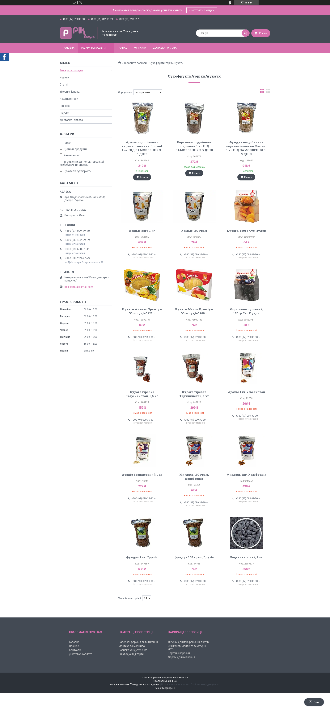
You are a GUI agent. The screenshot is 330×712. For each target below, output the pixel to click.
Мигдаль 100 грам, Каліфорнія (194, 476)
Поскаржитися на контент (175, 684)
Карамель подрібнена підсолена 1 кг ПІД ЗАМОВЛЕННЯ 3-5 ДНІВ (194, 146)
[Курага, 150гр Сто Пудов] (246, 206)
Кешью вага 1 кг (142, 230)
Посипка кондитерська (133, 650)
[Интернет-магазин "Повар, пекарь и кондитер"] (79, 38)
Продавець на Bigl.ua (165, 681)
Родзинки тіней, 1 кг (246, 557)
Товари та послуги (93, 47)
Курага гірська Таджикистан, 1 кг (194, 394)
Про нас (122, 47)
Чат (317, 702)
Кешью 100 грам (194, 230)
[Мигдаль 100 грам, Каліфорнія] (194, 450)
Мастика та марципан (132, 646)
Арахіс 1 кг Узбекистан (246, 392)
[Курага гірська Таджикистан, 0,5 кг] (142, 368)
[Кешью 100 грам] (194, 206)
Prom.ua (183, 677)
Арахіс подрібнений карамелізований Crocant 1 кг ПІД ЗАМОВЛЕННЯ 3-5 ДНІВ (142, 148)
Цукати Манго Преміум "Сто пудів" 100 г (194, 311)
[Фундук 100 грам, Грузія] (194, 533)
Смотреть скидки (201, 10)
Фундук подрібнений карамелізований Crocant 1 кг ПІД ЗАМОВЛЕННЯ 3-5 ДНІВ (246, 148)
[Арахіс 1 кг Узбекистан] (246, 368)
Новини (64, 77)
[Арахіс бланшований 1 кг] (142, 450)
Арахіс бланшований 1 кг (142, 474)
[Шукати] (246, 33)
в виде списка (268, 92)
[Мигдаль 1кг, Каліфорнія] (246, 450)
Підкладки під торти (131, 654)
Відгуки (64, 112)
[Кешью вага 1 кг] (142, 206)
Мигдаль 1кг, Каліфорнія (246, 474)
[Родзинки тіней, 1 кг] (246, 533)
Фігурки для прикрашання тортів (188, 641)
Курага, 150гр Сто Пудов (246, 230)
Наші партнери (69, 98)
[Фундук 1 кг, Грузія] (142, 533)
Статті (64, 84)
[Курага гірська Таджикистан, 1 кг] (194, 368)
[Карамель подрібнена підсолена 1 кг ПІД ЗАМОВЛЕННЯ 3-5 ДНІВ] (194, 118)
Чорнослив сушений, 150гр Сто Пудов (246, 311)
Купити (144, 177)
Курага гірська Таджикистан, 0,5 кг (142, 394)
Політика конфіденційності (205, 684)
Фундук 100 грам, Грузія (194, 557)
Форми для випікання (181, 657)
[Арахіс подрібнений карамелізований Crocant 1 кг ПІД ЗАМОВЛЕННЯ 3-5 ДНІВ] (142, 118)
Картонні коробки (179, 653)
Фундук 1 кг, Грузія (142, 557)
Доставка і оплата (165, 47)
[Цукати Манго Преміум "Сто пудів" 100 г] (194, 285)
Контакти (140, 47)
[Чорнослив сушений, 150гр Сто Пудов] (246, 285)
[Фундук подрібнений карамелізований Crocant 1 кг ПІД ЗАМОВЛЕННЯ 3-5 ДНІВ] (246, 118)
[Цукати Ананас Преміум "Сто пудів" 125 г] (142, 285)
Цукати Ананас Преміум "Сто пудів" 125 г (142, 311)
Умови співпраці (70, 91)
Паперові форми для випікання (138, 641)
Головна (68, 47)
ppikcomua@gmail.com (79, 286)
